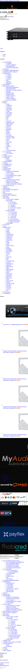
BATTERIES (6, 84)
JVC (7, 119)
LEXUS (8, 262)
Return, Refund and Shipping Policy (12, 523)
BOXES (5, 101)
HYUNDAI (9, 251)
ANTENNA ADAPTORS (12, 598)
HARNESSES (6, 170)
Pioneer (8, 133)
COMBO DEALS (7, 156)
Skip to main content (14, 0)
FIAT (7, 241)
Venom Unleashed (10, 98)
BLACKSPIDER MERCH (13, 563)
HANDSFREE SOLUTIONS (13, 175)
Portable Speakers (10, 95)
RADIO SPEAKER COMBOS (14, 184)
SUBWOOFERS (10, 210)
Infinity (8, 116)
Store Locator (6, 477)
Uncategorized (6, 293)
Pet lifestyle (9, 160)
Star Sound (9, 142)
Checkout (5, 480)
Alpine (8, 104)
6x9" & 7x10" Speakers (15, 208)
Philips (8, 130)
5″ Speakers (12, 621)
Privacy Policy (6, 521)
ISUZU (8, 252)
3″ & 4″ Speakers (13, 619)
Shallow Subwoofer (14, 222)
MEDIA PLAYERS (11, 181)
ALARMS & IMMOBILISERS (11, 70)
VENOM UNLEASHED (12, 566)
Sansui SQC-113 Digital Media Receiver (13, 324)
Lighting (5, 186)
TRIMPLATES (7, 227)
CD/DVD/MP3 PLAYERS (13, 179)
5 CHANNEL (9, 587)
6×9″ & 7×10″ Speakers (15, 625)
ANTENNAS (9, 172)
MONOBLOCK (10, 583)
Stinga (7, 143)
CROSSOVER (10, 591)
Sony (7, 140)
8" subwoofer (12, 217)
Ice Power (8, 115)
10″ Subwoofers (13, 631)
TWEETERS (9, 223)
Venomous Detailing (11, 100)
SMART (8, 282)
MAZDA (8, 265)
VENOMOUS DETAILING (13, 567)
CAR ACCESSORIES (12, 570)
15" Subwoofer (13, 215)
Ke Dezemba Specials (8, 185)
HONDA (8, 248)
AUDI (7, 230)
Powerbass (9, 135)
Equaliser (8, 81)
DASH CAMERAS (11, 65)
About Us (5, 476)
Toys (4, 226)
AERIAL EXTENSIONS (12, 171)
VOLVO (8, 289)
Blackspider (9, 109)
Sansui (7, 139)
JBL (7, 118)
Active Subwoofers (14, 638)
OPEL (7, 272)
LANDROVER (10, 261)
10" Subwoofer (13, 212)
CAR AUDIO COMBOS (12, 199)
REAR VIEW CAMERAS (10, 195)
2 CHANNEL (9, 584)
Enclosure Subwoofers (14, 635)
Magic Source (9, 123)
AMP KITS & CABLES (12, 589)
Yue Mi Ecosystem (10, 150)
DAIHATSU (9, 240)
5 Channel (8, 77)
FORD (8, 243)
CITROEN (9, 237)
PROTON (8, 276)
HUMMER (9, 250)
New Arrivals (6, 191)
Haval (7, 247)
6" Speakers (12, 206)
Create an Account (4, 662)
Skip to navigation (4, 0)
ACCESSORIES (7, 62)
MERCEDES (9, 266)
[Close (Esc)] (0, 667)
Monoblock (9, 83)
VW (7, 290)
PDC (4, 192)
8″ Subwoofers (13, 629)
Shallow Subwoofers (14, 636)
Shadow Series (10, 97)
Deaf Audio (9, 112)
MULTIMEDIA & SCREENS (10, 189)
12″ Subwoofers (13, 632)
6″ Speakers (12, 622)
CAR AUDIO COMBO (12, 617)
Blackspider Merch (11, 88)
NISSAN (8, 271)
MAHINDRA (9, 264)
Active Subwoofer (13, 219)
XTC (7, 149)
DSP (7, 80)
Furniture (5, 167)
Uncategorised (6, 292)
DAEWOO (9, 238)
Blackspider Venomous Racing (13, 90)
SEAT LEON (9, 280)
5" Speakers (12, 205)
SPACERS (6, 196)
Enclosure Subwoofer (14, 220)
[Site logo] (12, 9)
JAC (7, 255)
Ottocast (8, 126)
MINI (7, 268)
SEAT (7, 279)
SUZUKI (8, 286)
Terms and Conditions (8, 524)
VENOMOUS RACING (12, 565)
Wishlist (5, 479)
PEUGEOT (9, 273)
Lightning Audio (10, 122)
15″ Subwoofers (13, 633)
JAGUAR (8, 257)
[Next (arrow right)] (2, 668)
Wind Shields (9, 153)
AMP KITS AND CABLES (10, 72)
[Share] (2, 667)
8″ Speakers (12, 624)
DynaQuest (9, 114)
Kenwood (8, 121)
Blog (4, 54)
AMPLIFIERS (6, 73)
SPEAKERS (6, 198)
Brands (5, 102)
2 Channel (8, 74)
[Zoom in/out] (5, 667)
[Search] (26, 6)
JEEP (7, 258)
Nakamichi (9, 125)
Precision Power (10, 136)
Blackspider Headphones (12, 87)
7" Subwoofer (12, 216)
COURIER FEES (7, 164)
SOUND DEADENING (12, 67)
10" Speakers (12, 202)
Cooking (5, 163)
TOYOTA (8, 287)
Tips (4, 56)
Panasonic (8, 128)
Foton (7, 244)
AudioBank (9, 105)
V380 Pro (8, 146)
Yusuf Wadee (10, 16)
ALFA (7, 229)
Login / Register (7, 650)
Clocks (5, 154)
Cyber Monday (7, 165)
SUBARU (8, 285)
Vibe (7, 147)
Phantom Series (10, 94)
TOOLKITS (6, 224)
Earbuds (8, 91)
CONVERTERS (7, 161)
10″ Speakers (12, 626)
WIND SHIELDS (13, 572)
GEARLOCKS (7, 168)
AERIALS (5, 69)
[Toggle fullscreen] (3, 667)
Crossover (8, 79)
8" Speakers (12, 209)
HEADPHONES (10, 66)
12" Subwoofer (13, 213)
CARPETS (9, 63)
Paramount (9, 129)
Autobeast (8, 107)
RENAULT (9, 278)
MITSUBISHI (9, 269)
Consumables (6, 157)
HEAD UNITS (7, 178)
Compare (5, 649)
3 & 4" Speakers (13, 203)
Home (7, 158)
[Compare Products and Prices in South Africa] (6, 515)
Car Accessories (7, 151)
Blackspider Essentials (8, 86)
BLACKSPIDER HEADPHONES (15, 562)
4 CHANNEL (9, 586)
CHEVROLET (10, 234)
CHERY (8, 233)
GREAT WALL (10, 245)
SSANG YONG (10, 283)
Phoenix (8, 132)
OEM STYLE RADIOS (12, 182)
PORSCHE (9, 275)
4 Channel (8, 76)
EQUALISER (9, 590)
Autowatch (9, 108)
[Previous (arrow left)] (0, 668)
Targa (7, 144)
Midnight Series (10, 93)
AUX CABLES (10, 174)
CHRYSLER (9, 236)
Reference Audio (10, 137)
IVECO (8, 254)
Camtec (8, 111)
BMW (7, 231)
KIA (7, 259)
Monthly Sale (6, 188)
